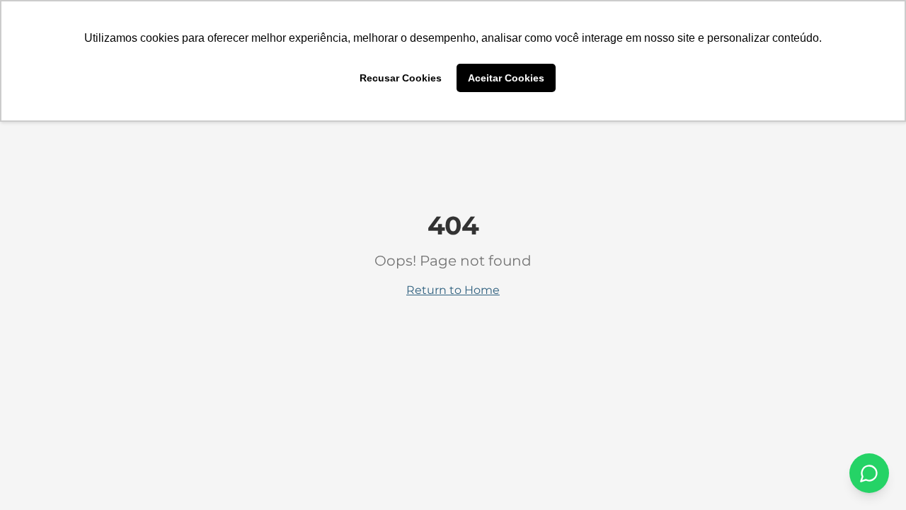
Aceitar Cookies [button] (506, 78)
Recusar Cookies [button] (401, 78)
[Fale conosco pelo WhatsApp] (869, 473)
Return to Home (453, 290)
